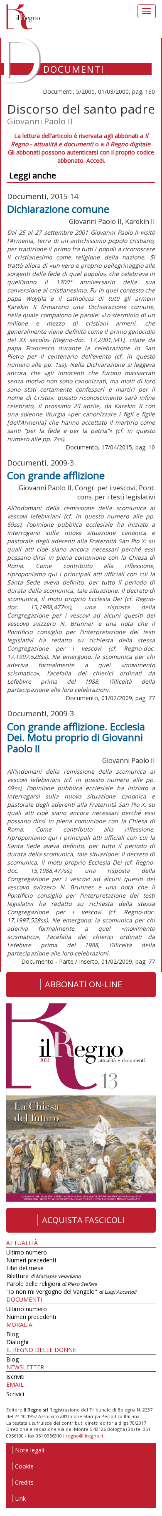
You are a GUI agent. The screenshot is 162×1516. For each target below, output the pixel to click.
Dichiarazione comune (58, 209)
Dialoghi (17, 1342)
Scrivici (15, 1394)
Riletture (43, 1276)
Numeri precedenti (31, 1260)
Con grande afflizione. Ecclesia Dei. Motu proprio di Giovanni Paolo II (76, 737)
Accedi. (95, 160)
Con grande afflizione (56, 475)
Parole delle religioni (51, 1284)
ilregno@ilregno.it (83, 1436)
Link (20, 1498)
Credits (24, 1482)
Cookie (24, 1466)
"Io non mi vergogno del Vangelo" (71, 1291)
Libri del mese (25, 1268)
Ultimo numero (26, 1252)
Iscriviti (15, 1377)
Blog (12, 1334)
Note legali (29, 1450)
